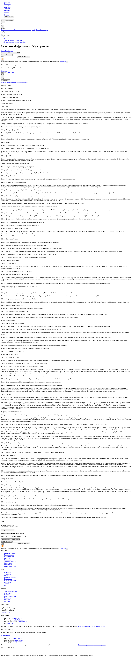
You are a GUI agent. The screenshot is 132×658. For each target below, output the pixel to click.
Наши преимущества (10, 580)
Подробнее (62, 61)
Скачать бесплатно (6, 54)
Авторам (7, 8)
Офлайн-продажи (9, 553)
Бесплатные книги (10, 596)
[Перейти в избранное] (2, 32)
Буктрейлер (7, 558)
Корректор (7, 560)
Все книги (4, 30)
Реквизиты (7, 582)
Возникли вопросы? (10, 577)
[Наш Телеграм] (5, 652)
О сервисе (7, 4)
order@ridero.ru (22, 621)
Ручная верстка (9, 556)
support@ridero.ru (17, 618)
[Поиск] (2, 26)
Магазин (7, 2)
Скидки (31, 30)
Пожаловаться (5, 80)
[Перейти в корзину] (4, 32)
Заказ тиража (8, 563)
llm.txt (6, 585)
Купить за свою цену (23, 56)
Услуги (6, 5)
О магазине (7, 574)
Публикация (8, 564)
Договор (7, 584)
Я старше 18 (4, 530)
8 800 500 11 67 (5, 612)
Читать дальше (5, 635)
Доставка (7, 601)
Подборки (37, 30)
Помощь (6, 15)
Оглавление (14, 82)
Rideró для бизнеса (10, 566)
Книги (6, 575)
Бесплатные (25, 30)
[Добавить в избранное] (2, 74)
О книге (3, 82)
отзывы (8, 82)
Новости (7, 10)
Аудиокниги (8, 593)
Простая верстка (9, 555)
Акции (6, 12)
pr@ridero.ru (10, 623)
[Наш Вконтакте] (5, 651)
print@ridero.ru (18, 620)
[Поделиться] (2, 77)
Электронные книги (10, 591)
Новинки (7, 594)
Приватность (8, 579)
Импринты (10, 30)
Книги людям (44, 30)
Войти (3, 22)
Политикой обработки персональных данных (92, 626)
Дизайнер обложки (10, 561)
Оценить (11, 72)
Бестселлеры (18, 30)
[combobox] (66, 24)
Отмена (12, 530)
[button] (66, 26)
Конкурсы (7, 7)
